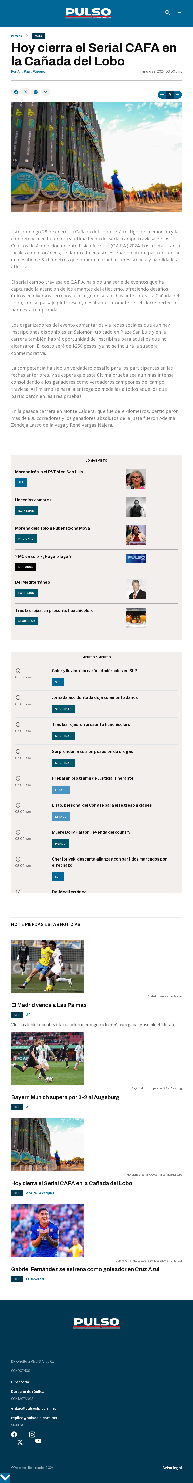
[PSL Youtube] (38, 1442)
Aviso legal (172, 1468)
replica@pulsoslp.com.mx (34, 1418)
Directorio (20, 1382)
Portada (16, 35)
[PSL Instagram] (32, 1435)
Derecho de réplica (27, 1391)
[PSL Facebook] (14, 1435)
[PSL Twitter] (20, 1442)
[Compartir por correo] (45, 92)
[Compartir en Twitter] (25, 92)
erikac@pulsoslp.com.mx (33, 1408)
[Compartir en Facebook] (15, 92)
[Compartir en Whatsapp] (35, 92)
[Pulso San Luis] (88, 13)
